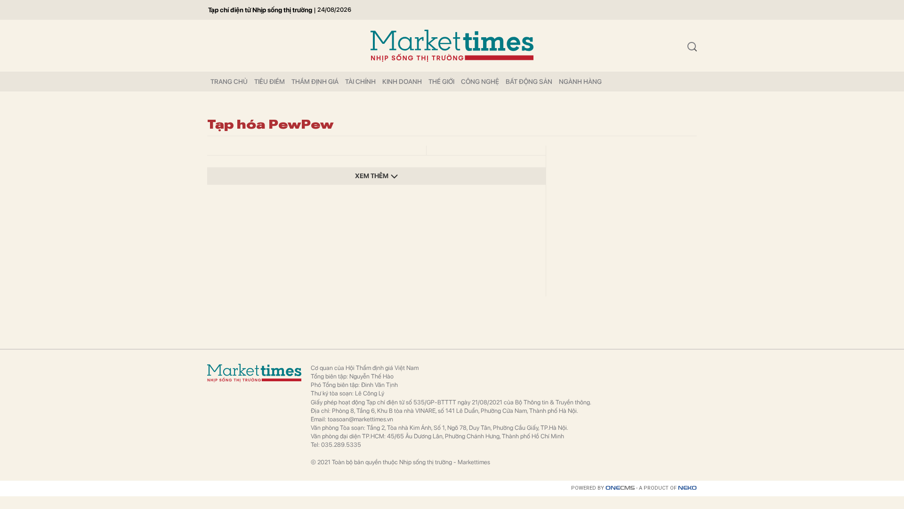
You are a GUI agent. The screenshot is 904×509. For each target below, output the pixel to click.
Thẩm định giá (315, 81)
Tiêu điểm (269, 81)
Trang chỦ (229, 81)
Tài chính (360, 81)
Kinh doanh (402, 81)
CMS (620, 488)
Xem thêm (371, 176)
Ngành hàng (580, 81)
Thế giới (441, 81)
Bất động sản (529, 81)
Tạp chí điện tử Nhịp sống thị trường (260, 10)
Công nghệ (480, 81)
